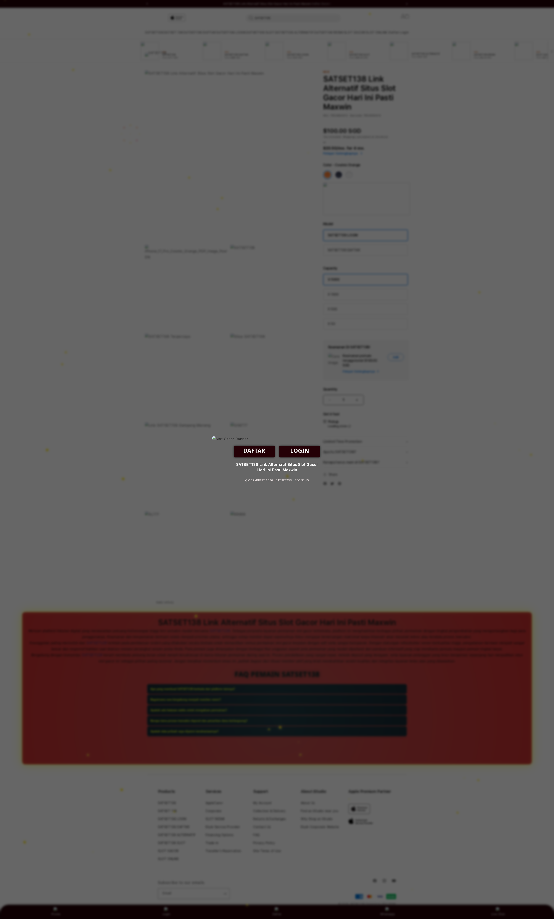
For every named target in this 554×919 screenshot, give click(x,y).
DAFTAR (254, 450)
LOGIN (299, 450)
